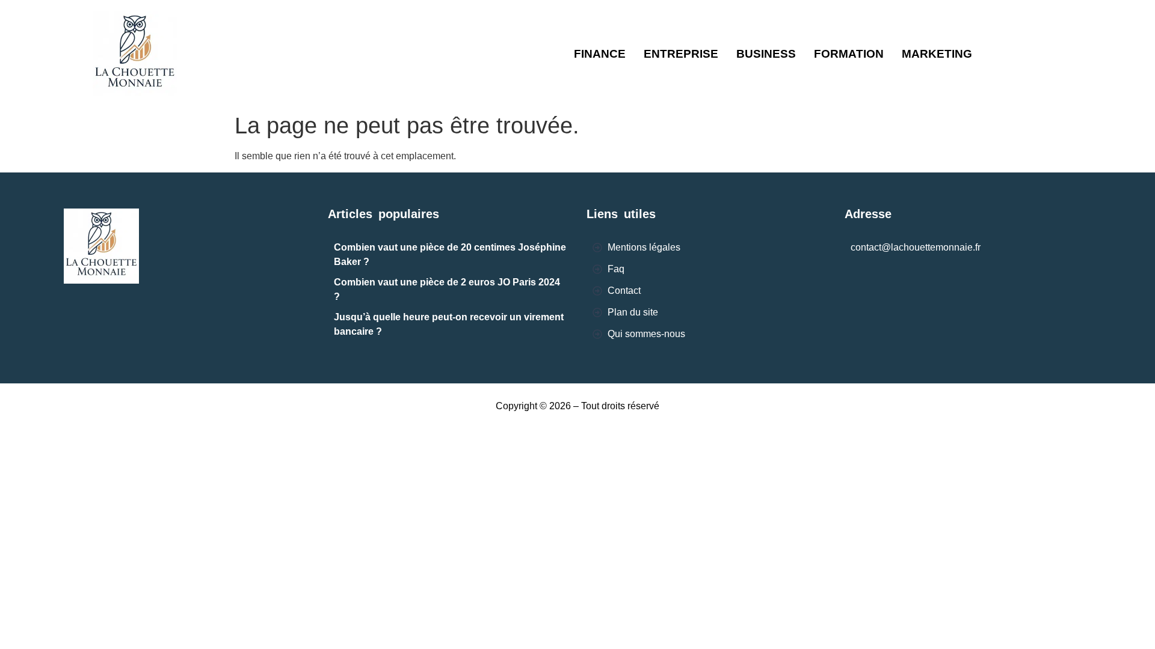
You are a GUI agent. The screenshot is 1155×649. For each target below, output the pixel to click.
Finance (600, 53)
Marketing (937, 53)
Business (766, 53)
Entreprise (681, 53)
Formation (849, 53)
